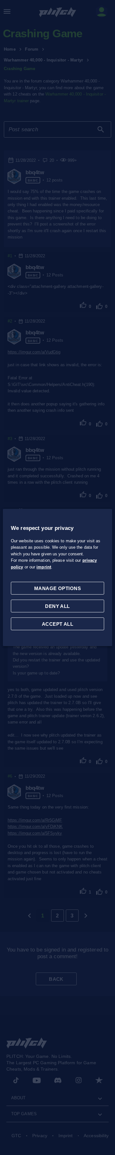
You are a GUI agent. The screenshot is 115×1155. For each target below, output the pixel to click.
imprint (43, 567)
